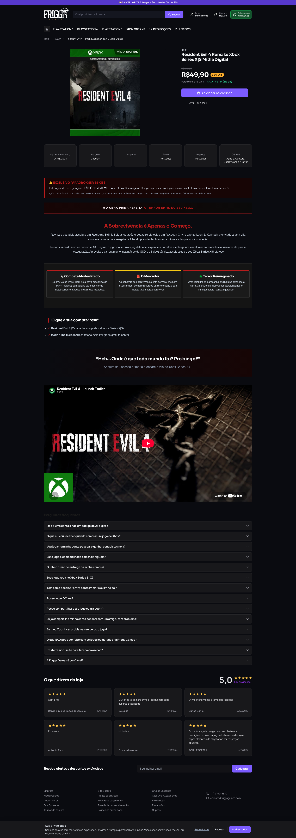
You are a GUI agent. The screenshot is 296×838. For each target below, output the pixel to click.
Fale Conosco (51, 805)
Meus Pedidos (51, 795)
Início (47, 38)
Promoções (158, 805)
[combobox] (119, 14)
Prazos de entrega (108, 795)
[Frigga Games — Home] (56, 14)
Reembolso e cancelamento (113, 805)
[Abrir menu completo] (47, 29)
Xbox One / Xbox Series (164, 795)
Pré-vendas (158, 800)
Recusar (219, 829)
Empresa (48, 790)
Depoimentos (51, 800)
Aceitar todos (240, 829)
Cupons (156, 810)
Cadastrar (242, 768)
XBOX (58, 38)
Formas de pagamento (110, 800)
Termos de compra (54, 810)
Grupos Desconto (161, 790)
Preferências (202, 829)
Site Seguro (104, 790)
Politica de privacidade (110, 810)
